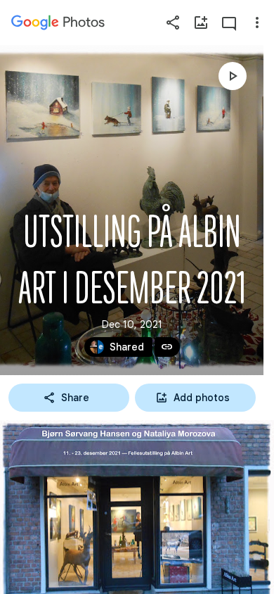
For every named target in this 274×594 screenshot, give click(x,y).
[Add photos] (201, 22)
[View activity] (229, 22)
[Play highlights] (232, 76)
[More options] (257, 22)
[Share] (173, 22)
